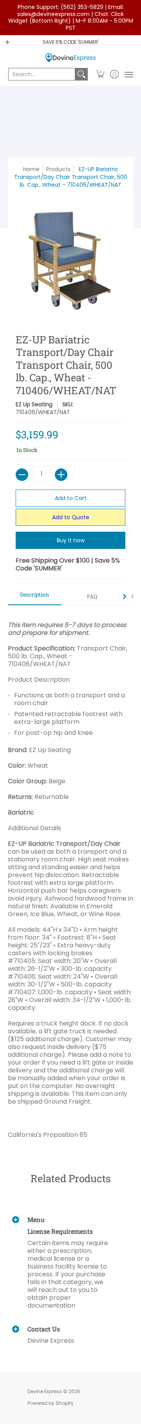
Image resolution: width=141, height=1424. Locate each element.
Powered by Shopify (50, 1403)
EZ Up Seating (34, 404)
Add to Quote (70, 517)
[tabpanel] (70, 877)
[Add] (61, 474)
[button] (100, 74)
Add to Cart (71, 498)
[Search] (81, 74)
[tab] (34, 597)
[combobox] (41, 74)
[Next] (124, 597)
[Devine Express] (70, 57)
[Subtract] (22, 474)
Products (58, 169)
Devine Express (44, 1391)
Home (31, 169)
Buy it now (71, 540)
